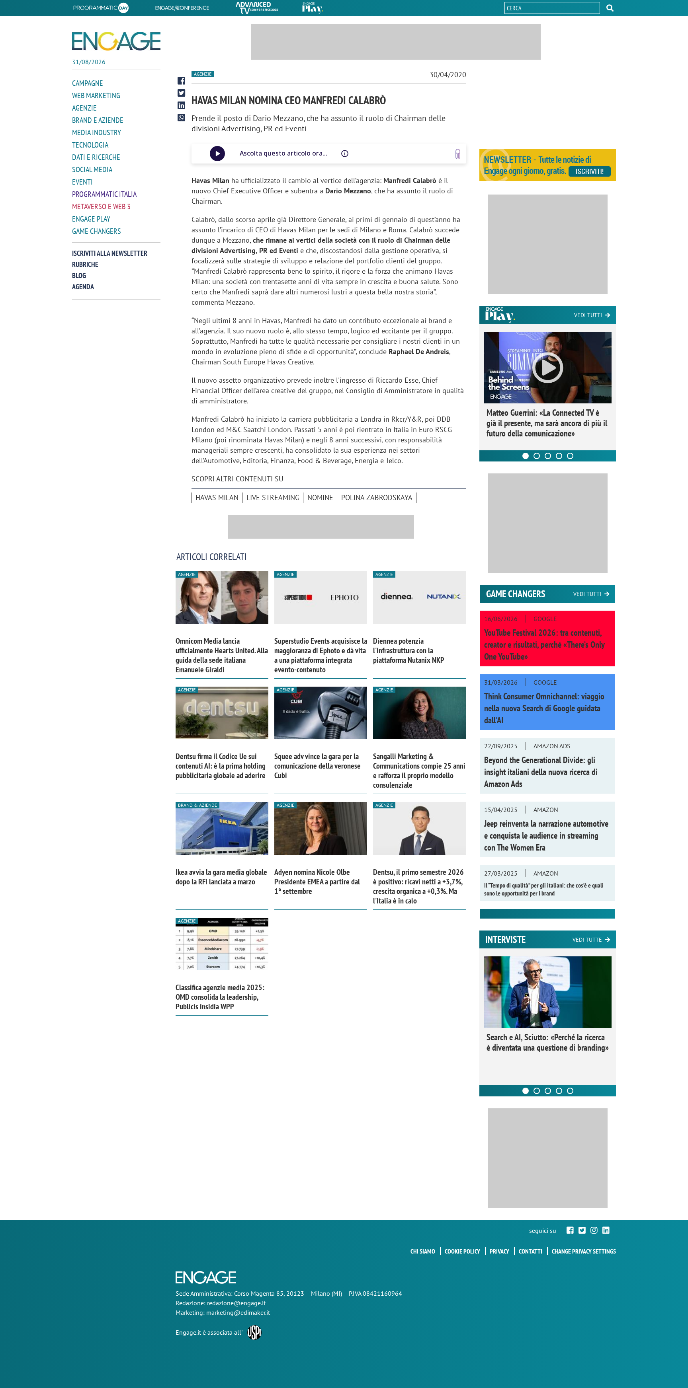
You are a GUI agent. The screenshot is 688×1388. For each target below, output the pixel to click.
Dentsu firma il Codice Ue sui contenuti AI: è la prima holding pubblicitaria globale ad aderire (221, 765)
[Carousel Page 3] (548, 456)
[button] (610, 8)
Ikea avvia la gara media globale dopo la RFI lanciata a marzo (221, 876)
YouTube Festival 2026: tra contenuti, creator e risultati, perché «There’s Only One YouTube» (544, 644)
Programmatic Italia (104, 194)
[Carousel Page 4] (559, 456)
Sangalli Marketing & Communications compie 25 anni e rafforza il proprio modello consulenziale (419, 770)
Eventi (82, 182)
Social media (92, 169)
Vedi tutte (587, 939)
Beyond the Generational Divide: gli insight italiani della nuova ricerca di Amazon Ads (541, 771)
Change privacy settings (584, 1251)
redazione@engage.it (236, 1303)
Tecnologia (90, 145)
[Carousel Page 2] (537, 456)
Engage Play (91, 219)
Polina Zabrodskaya (376, 497)
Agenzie (84, 108)
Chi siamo (422, 1251)
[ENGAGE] (116, 41)
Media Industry (96, 132)
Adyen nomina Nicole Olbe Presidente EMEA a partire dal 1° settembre (317, 881)
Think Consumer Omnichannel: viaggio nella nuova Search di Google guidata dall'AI (544, 708)
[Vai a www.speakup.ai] (457, 154)
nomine (320, 497)
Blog (79, 275)
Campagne (87, 83)
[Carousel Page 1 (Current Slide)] (525, 456)
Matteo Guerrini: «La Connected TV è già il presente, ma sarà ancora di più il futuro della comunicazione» (547, 423)
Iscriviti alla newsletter (109, 253)
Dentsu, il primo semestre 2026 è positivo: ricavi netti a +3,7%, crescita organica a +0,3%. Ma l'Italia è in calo (418, 886)
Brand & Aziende (197, 805)
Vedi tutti (588, 315)
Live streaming (272, 497)
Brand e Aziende (97, 120)
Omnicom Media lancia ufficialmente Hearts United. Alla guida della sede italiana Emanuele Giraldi (222, 655)
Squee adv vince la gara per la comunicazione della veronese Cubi (317, 765)
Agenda (83, 286)
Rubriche (85, 264)
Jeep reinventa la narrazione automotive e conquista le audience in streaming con (546, 835)
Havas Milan (216, 497)
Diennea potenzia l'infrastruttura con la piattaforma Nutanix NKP (408, 650)
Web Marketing (96, 95)
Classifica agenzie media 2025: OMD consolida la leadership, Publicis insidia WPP (220, 997)
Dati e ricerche (96, 157)
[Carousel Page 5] (570, 456)
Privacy (499, 1251)
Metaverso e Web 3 (101, 206)
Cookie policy (462, 1251)
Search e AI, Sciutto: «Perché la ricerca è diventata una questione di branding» (548, 1042)
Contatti (530, 1251)
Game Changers (96, 231)
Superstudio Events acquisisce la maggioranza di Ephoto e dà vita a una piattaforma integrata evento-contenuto (320, 655)
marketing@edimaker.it (238, 1312)
